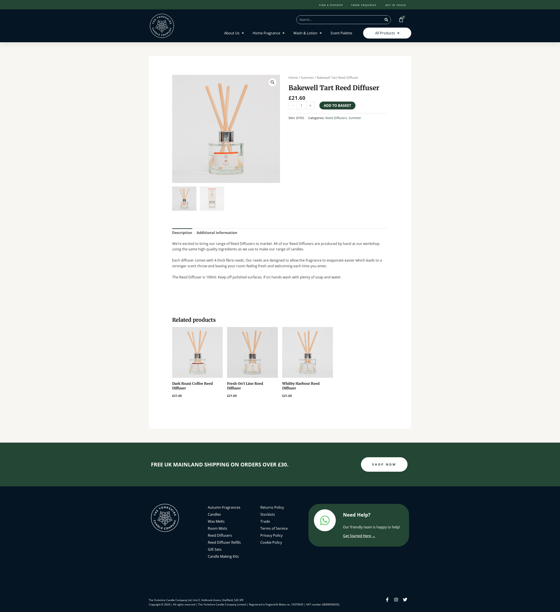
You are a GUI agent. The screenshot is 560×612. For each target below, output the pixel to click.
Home (293, 77)
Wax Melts (216, 521)
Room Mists (217, 528)
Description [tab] (182, 232)
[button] (272, 82)
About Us (232, 33)
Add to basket (337, 105)
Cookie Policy (271, 542)
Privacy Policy (271, 535)
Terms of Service (274, 528)
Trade (265, 521)
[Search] (386, 20)
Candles (214, 514)
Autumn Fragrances (224, 507)
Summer (307, 77)
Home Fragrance (266, 33)
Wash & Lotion (305, 33)
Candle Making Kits (223, 556)
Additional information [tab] (217, 232)
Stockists (267, 514)
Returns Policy (272, 507)
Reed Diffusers (336, 118)
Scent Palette (341, 33)
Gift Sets (215, 549)
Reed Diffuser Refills (224, 542)
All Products (385, 33)
